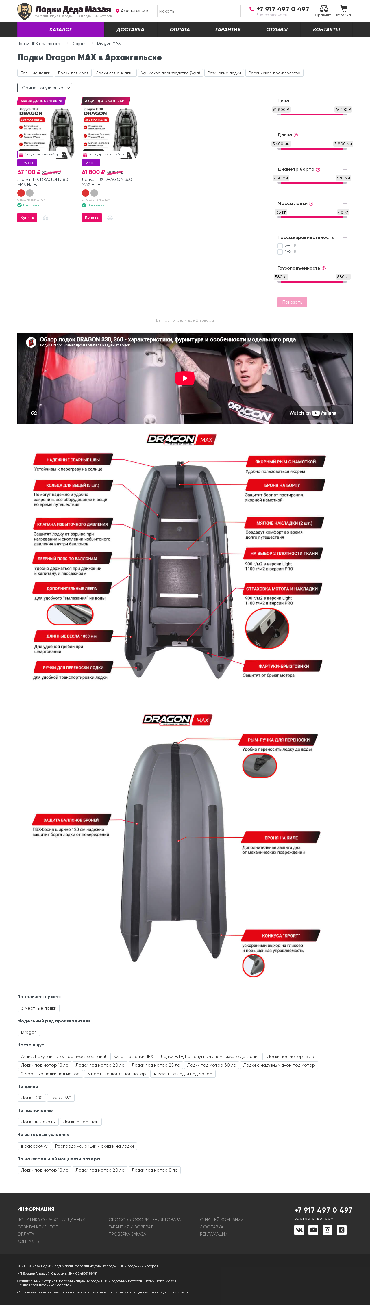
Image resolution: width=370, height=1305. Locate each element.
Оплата (180, 29)
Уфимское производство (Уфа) (170, 72)
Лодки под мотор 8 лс (154, 1170)
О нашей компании (222, 1219)
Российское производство (274, 72)
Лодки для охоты (38, 1121)
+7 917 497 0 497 (323, 1213)
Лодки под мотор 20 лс (100, 1065)
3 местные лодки (38, 1008)
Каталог (60, 29)
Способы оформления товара (145, 1219)
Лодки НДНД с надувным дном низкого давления (210, 1056)
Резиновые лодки (224, 72)
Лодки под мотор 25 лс (156, 1065)
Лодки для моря (73, 72)
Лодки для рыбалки (115, 72)
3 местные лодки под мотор (116, 1073)
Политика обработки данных (51, 1219)
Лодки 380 (32, 1097)
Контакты (326, 29)
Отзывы (277, 29)
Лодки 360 (60, 1097)
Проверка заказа (127, 1234)
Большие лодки (35, 72)
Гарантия (227, 29)
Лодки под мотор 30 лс (211, 1065)
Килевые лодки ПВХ (133, 1056)
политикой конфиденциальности (135, 1292)
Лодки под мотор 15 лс (290, 1056)
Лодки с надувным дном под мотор (279, 1065)
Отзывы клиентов (37, 1227)
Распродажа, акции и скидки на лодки (94, 1146)
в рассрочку (34, 1146)
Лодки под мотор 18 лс (44, 1065)
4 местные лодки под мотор (182, 1073)
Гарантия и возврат (131, 1227)
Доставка (130, 29)
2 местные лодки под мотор (50, 1073)
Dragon (29, 1032)
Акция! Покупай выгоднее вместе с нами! (63, 1056)
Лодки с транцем (81, 1121)
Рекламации (214, 1234)
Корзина (343, 15)
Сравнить (324, 15)
